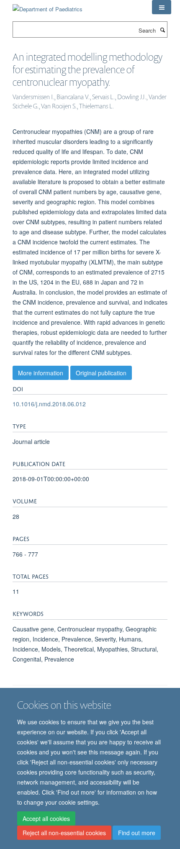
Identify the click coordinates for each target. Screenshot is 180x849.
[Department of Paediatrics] (47, 6)
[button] (161, 7)
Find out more (136, 832)
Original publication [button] (101, 373)
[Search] (162, 29)
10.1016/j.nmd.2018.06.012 (49, 404)
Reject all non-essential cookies (64, 832)
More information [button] (40, 373)
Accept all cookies (46, 818)
